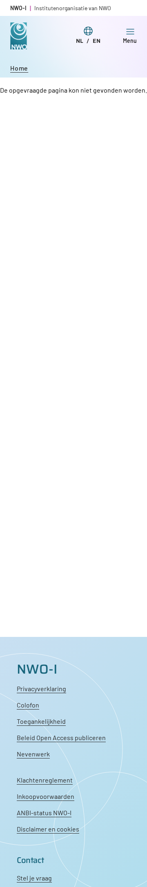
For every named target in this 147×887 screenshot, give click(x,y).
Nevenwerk (33, 754)
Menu (130, 40)
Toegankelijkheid (41, 721)
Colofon (28, 705)
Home (19, 68)
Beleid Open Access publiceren (61, 737)
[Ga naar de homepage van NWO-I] (18, 43)
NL (79, 40)
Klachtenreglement (45, 780)
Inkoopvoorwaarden (45, 796)
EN (96, 40)
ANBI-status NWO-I (44, 812)
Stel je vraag (34, 878)
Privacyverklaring (41, 688)
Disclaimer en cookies (48, 829)
